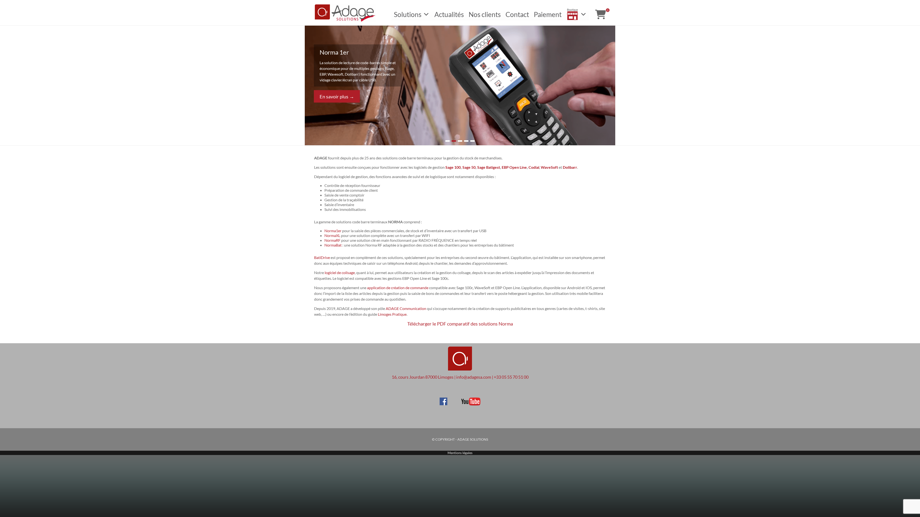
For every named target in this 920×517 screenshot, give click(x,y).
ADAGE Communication (406, 308)
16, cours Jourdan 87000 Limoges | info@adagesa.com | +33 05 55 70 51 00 (460, 377)
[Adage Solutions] (460, 345)
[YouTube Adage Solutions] (464, 399)
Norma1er (332, 230)
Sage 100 (453, 167)
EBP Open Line (514, 167)
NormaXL (332, 235)
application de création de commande (397, 287)
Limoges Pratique (392, 314)
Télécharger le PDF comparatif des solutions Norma (460, 323)
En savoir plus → (337, 96)
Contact (517, 14)
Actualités (449, 14)
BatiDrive (322, 257)
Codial (534, 167)
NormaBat (333, 245)
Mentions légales (460, 453)
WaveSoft (549, 167)
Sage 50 (469, 167)
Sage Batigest (488, 167)
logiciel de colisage (340, 272)
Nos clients (485, 14)
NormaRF (332, 240)
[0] (600, 14)
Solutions (407, 14)
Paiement (548, 14)
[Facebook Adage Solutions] (443, 399)
